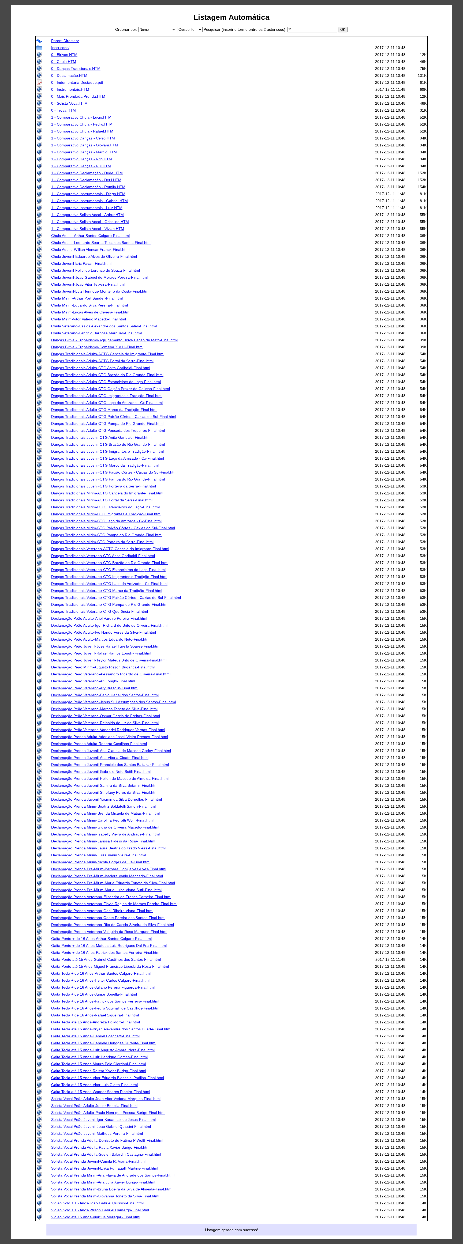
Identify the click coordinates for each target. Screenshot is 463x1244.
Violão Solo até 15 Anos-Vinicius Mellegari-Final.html (95, 1217)
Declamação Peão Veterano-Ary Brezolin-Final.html (94, 688)
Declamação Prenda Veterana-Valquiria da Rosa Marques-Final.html (109, 931)
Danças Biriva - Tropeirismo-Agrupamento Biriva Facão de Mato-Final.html (114, 340)
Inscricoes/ (60, 48)
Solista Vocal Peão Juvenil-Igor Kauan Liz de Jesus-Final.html (103, 1119)
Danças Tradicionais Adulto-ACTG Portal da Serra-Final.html (102, 361)
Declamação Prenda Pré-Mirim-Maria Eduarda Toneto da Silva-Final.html (113, 883)
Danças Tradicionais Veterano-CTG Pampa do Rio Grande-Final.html (109, 604)
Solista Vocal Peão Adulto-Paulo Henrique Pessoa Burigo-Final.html (108, 1112)
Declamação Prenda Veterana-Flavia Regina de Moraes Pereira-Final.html (114, 904)
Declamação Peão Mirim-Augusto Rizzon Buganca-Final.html (103, 667)
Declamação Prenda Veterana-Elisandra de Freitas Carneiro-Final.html (111, 897)
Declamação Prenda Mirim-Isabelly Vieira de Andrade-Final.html (105, 834)
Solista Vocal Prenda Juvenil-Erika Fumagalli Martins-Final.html (104, 1168)
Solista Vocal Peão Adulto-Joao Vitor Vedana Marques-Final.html (105, 1098)
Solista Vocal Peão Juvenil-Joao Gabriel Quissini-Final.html (101, 1126)
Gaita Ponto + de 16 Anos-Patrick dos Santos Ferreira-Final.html (105, 952)
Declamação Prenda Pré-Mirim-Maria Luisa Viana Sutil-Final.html (106, 890)
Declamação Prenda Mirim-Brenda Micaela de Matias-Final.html (105, 813)
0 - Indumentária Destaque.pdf (77, 82)
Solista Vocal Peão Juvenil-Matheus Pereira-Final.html (97, 1133)
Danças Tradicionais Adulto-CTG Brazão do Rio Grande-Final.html (107, 375)
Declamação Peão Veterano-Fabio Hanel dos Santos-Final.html (105, 695)
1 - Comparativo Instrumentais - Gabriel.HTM (89, 201)
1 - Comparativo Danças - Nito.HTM (81, 159)
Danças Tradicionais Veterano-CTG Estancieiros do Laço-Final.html (108, 570)
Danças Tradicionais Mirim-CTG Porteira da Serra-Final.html (102, 542)
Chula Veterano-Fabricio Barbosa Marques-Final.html (96, 333)
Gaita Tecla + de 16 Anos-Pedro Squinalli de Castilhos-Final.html (105, 1008)
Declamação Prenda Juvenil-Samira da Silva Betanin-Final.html (104, 785)
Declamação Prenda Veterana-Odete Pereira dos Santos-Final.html (108, 918)
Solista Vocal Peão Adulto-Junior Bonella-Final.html (94, 1105)
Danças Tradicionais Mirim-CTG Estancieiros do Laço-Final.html (105, 507)
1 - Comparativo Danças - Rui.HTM (81, 166)
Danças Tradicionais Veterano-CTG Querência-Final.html (99, 611)
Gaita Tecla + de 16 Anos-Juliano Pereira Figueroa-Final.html (103, 987)
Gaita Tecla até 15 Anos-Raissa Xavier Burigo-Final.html (98, 1071)
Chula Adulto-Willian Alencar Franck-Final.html (90, 249)
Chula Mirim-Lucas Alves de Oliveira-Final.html (90, 312)
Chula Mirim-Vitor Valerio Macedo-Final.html (88, 319)
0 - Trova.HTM (63, 110)
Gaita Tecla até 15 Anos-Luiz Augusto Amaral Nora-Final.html (103, 1050)
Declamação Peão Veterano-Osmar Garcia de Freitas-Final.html (105, 716)
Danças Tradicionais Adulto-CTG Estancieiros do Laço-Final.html (106, 382)
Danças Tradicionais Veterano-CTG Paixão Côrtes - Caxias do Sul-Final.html (116, 597)
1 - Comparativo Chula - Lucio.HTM (81, 117)
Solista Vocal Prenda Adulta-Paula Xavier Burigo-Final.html (100, 1147)
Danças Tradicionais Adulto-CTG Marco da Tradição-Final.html (104, 409)
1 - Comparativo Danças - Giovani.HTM (84, 145)
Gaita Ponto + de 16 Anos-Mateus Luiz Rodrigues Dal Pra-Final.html (109, 945)
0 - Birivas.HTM (64, 54)
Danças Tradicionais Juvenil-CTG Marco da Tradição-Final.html (105, 465)
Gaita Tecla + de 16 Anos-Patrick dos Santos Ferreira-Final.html (105, 1001)
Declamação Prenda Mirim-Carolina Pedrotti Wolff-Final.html (102, 820)
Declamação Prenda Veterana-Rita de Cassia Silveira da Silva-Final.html (112, 924)
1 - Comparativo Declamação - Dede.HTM (87, 173)
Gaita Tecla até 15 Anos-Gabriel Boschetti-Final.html (95, 1036)
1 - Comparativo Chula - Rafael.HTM (82, 131)
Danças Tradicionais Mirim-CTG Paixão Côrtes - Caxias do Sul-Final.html (113, 528)
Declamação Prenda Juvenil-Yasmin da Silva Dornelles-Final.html (106, 799)
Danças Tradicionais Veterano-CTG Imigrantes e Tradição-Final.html (109, 576)
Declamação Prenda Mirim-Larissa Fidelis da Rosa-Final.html (103, 841)
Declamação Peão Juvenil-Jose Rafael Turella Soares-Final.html (105, 646)
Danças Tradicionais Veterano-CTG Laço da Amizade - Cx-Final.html (109, 583)
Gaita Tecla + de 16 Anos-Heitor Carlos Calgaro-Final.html (100, 980)
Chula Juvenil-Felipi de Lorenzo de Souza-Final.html (95, 270)
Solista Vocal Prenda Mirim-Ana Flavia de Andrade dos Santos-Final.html (112, 1175)
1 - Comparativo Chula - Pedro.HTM (82, 124)
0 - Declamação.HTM (69, 75)
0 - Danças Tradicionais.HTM (75, 68)
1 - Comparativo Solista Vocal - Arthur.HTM (87, 215)
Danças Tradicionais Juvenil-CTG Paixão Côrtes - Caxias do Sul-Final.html (114, 472)
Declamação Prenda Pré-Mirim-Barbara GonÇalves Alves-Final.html (108, 869)
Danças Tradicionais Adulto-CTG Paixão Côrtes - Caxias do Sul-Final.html (113, 416)
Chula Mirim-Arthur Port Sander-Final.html (87, 298)
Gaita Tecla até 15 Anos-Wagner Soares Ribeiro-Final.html (100, 1092)
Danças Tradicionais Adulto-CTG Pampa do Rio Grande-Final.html (107, 423)
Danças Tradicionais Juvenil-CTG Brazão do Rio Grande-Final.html (108, 444)
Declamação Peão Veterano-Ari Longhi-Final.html (93, 681)
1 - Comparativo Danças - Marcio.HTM (84, 152)
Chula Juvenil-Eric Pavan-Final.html (81, 263)
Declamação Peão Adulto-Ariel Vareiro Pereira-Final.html (99, 618)
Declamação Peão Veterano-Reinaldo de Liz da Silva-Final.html (105, 723)
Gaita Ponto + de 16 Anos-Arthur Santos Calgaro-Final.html (101, 938)
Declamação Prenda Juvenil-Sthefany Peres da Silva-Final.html (104, 792)
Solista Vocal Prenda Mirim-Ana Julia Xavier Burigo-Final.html (103, 1182)
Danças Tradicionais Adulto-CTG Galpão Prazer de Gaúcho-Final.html (110, 389)
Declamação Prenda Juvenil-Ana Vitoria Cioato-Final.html (99, 757)
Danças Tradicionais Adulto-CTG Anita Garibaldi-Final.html (100, 368)
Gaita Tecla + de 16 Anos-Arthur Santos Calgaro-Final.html (101, 973)
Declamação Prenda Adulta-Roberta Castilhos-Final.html (99, 744)
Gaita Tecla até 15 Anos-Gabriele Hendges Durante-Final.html (103, 1043)
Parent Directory (65, 41)
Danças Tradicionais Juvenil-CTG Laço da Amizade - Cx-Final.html (107, 458)
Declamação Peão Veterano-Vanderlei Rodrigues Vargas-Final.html (108, 730)
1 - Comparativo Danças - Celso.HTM (83, 138)
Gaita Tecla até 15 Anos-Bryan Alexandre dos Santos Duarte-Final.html (111, 1029)
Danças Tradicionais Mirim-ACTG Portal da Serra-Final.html (101, 500)
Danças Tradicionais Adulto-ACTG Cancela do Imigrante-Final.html (107, 354)
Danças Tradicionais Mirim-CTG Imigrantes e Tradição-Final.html (106, 514)
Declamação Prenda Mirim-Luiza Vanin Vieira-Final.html (98, 855)
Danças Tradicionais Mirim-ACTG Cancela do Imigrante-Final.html (107, 493)
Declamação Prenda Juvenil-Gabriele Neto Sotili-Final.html (101, 771)
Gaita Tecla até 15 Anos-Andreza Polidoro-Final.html (95, 1022)
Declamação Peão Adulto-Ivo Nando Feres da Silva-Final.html (103, 632)
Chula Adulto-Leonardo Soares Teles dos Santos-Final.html (101, 242)
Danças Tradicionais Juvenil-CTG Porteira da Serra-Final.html (103, 486)
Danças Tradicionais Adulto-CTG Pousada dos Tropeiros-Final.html (108, 430)
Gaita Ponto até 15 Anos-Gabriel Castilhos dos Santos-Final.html (106, 959)
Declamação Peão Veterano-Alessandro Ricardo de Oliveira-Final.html (110, 674)
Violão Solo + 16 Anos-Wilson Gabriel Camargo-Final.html (100, 1210)
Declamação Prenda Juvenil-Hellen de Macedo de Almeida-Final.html (110, 778)
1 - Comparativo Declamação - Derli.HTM (86, 180)
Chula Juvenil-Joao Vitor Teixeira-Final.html (88, 284)
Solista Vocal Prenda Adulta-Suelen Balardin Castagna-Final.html (106, 1154)
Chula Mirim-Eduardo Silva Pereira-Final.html (89, 305)
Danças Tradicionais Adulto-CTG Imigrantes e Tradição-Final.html (106, 396)
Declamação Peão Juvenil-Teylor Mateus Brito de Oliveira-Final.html (108, 660)
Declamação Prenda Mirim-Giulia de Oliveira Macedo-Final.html (105, 827)
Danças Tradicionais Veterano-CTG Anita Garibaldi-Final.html (103, 556)
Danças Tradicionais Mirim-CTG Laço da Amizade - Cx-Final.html (106, 521)
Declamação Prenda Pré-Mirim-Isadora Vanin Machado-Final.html (107, 876)
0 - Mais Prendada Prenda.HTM (78, 96)
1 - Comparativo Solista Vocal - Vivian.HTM (87, 228)
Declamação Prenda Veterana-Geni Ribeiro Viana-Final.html (102, 911)
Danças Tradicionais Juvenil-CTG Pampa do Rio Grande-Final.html (108, 479)
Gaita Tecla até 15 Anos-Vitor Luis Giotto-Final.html (94, 1085)
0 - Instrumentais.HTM (70, 89)
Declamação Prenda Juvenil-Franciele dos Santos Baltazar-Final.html (110, 764)
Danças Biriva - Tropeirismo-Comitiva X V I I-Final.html (97, 347)
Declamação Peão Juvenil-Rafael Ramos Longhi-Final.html (101, 653)
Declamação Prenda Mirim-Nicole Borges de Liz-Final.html (100, 862)
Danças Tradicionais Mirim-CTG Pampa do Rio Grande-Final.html (106, 535)
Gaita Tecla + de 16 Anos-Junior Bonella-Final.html (94, 994)
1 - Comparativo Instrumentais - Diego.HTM (88, 194)
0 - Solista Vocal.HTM (69, 103)
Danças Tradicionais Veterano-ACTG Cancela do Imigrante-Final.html (110, 549)
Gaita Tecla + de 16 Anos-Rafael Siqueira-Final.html (95, 1015)
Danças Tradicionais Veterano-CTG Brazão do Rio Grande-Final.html (109, 563)
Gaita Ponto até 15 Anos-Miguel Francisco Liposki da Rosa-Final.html (110, 966)
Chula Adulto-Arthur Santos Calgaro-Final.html (90, 235)
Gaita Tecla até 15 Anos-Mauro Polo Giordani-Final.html (98, 1064)
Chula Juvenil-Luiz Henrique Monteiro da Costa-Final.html (100, 291)
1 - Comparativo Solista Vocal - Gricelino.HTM (90, 222)
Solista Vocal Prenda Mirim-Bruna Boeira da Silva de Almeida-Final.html (111, 1189)
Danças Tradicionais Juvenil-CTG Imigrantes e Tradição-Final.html (107, 451)
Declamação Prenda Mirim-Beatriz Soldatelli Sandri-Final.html (103, 806)
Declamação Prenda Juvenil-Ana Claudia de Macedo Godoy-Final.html (111, 750)
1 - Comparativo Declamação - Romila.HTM (88, 187)
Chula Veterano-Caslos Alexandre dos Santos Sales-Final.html (104, 326)
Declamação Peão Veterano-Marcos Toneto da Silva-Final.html (104, 709)
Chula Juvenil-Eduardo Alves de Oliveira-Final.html (94, 256)
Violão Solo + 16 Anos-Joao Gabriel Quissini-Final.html (97, 1203)
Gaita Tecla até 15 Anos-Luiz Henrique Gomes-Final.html (99, 1057)
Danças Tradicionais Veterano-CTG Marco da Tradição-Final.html (106, 590)
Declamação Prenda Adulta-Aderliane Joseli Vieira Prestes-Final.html (109, 737)
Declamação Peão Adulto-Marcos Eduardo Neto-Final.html (100, 639)
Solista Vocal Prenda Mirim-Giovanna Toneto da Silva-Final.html (105, 1196)
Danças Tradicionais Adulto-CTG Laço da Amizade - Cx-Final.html (107, 402)
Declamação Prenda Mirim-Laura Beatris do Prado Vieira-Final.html (108, 848)
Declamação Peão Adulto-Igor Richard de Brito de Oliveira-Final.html (109, 625)
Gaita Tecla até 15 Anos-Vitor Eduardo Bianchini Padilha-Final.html (107, 1078)
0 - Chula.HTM (63, 61)
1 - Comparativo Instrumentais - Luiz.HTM (86, 208)
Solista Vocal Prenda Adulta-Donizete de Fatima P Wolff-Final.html (107, 1140)
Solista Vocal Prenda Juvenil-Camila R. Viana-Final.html (98, 1161)
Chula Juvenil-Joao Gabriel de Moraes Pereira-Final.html (99, 277)
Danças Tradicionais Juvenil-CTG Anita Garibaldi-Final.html (101, 437)
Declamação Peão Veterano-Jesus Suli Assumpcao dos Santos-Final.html (113, 702)
